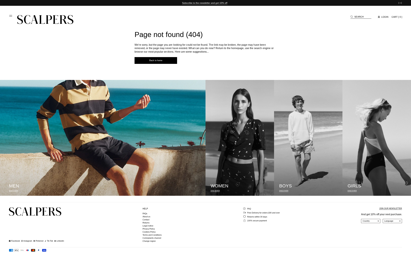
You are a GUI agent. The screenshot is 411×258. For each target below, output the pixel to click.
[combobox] (371, 221)
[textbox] (371, 221)
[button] (11, 17)
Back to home (155, 60)
